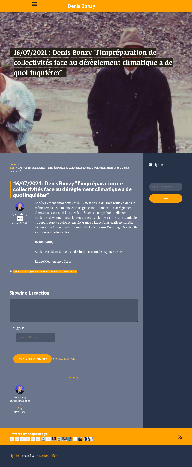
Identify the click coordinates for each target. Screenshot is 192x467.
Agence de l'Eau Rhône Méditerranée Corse (48, 271)
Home (13, 164)
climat (73, 271)
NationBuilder (49, 456)
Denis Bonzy (81, 6)
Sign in (158, 165)
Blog (12, 167)
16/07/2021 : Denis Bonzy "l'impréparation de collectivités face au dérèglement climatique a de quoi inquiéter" (93, 62)
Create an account (65, 358)
